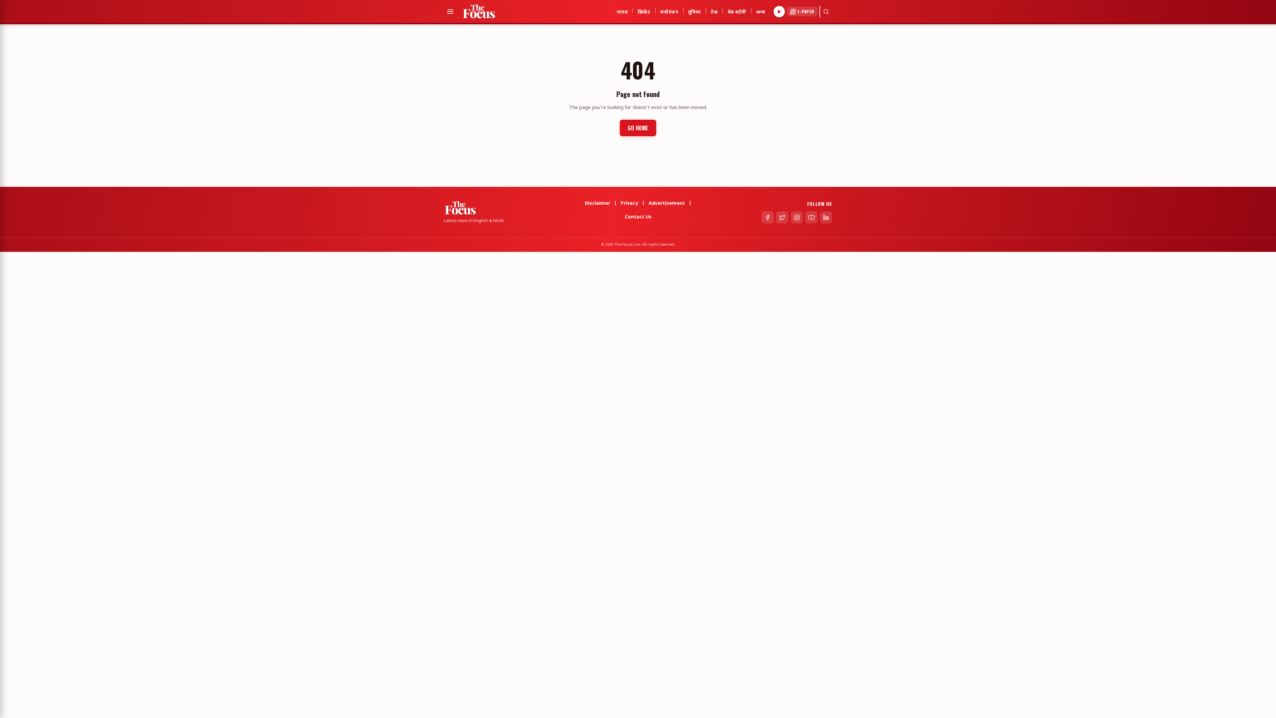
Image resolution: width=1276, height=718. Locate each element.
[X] (782, 217)
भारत (622, 11)
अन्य (760, 11)
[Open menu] (450, 11)
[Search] (826, 12)
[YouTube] (811, 217)
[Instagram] (797, 217)
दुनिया (694, 11)
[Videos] (779, 11)
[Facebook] (768, 217)
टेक (714, 11)
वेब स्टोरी (737, 11)
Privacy (629, 203)
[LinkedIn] (826, 217)
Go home (638, 128)
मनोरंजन (669, 11)
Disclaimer (597, 203)
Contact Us (638, 217)
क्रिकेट (644, 11)
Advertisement (667, 203)
